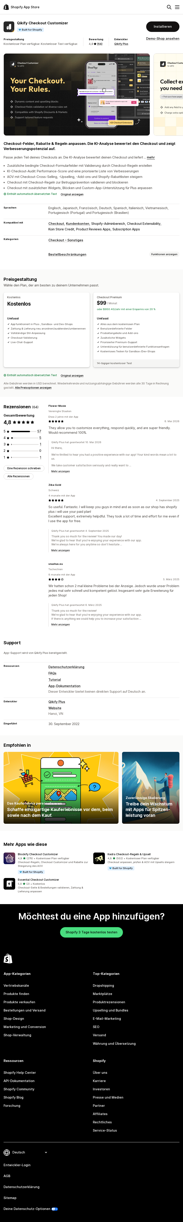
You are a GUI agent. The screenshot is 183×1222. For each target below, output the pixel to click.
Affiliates (100, 1114)
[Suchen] (169, 7)
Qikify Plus (121, 44)
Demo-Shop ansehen (162, 39)
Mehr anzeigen (60, 471)
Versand (99, 1035)
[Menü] (177, 7)
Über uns (100, 1073)
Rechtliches (102, 1122)
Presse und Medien (108, 1097)
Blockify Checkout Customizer (38, 854)
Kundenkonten (77, 224)
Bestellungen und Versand (25, 1010)
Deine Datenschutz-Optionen (27, 1209)
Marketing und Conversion (25, 1027)
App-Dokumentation (64, 686)
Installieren (163, 27)
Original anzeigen (72, 194)
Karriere (99, 1081)
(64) (99, 44)
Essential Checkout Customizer (38, 879)
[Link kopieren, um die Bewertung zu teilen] (69, 406)
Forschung (12, 1106)
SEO (96, 1027)
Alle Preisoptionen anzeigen (33, 387)
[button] (47, 863)
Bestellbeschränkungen (67, 254)
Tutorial (54, 680)
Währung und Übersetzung (114, 1044)
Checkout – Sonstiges (65, 240)
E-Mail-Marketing (107, 1019)
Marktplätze (102, 994)
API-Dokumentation (19, 1081)
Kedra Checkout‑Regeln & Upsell (129, 854)
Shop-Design (14, 1019)
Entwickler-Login (17, 1165)
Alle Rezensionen (18, 476)
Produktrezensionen (109, 1002)
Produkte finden (16, 994)
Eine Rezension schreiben (24, 468)
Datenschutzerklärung (66, 667)
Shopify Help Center (20, 1073)
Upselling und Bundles (110, 1010)
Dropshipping (103, 986)
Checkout (56, 224)
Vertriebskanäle (16, 986)
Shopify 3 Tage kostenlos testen (91, 932)
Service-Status (105, 1130)
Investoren (101, 1089)
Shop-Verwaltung (17, 1035)
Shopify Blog (13, 1097)
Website (54, 708)
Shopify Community (19, 1089)
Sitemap (10, 1198)
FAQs (52, 673)
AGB (7, 1176)
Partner (99, 1106)
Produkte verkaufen (19, 1002)
